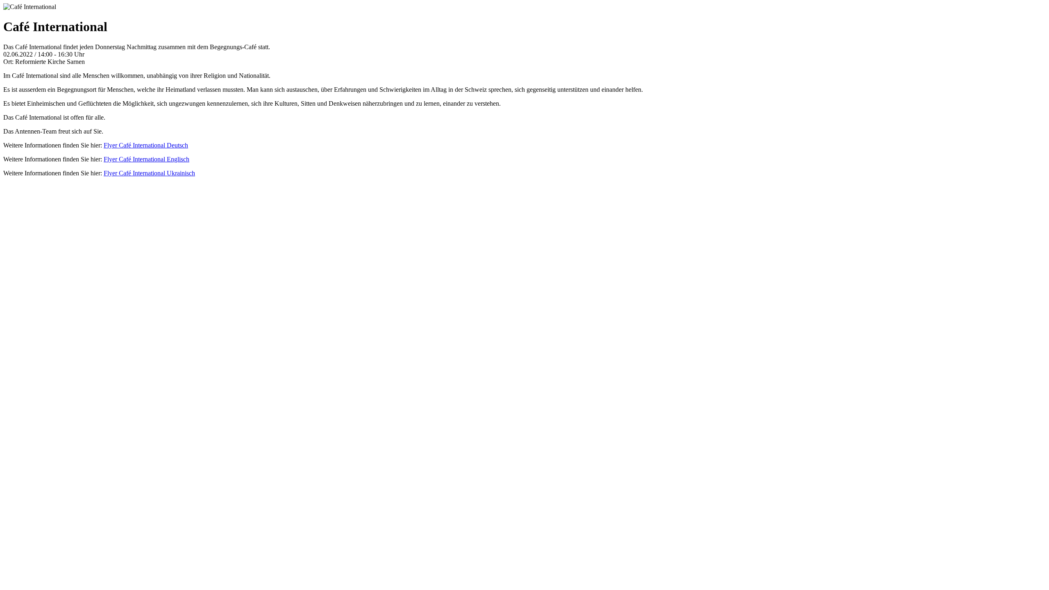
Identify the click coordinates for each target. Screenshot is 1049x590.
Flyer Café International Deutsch (146, 145)
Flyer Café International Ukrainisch (149, 173)
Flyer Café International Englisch (146, 159)
